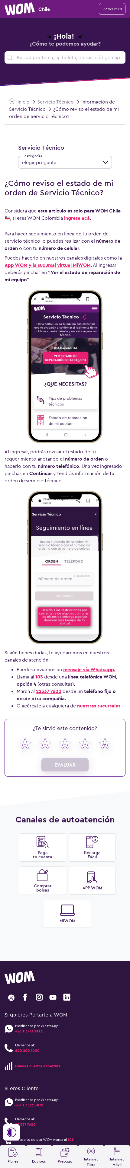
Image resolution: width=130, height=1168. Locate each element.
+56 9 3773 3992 (29, 1031)
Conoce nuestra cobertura (38, 1066)
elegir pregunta (39, 162)
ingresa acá (77, 218)
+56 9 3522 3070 (29, 1105)
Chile (44, 9)
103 (39, 677)
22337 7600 (48, 691)
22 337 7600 (25, 1124)
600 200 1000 (27, 1050)
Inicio (23, 102)
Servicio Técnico (55, 102)
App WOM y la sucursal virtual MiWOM (48, 265)
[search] (65, 57)
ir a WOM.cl (112, 9)
